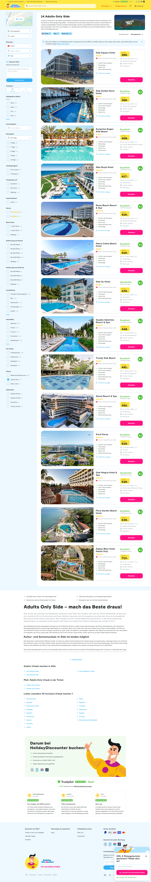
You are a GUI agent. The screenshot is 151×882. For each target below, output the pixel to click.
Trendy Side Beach (106, 358)
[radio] (19, 184)
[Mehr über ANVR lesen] (141, 2)
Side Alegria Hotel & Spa (106, 473)
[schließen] (146, 856)
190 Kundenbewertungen (83, 786)
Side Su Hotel (103, 281)
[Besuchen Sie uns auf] (110, 875)
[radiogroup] (19, 188)
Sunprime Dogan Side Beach (104, 130)
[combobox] (60, 6)
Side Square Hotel (105, 52)
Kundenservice (120, 6)
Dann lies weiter (63, 44)
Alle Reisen (105, 6)
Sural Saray (102, 434)
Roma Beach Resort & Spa (106, 206)
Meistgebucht (136, 34)
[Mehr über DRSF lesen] (144, 2)
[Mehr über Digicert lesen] (37, 770)
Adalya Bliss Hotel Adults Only (105, 550)
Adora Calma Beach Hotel (106, 244)
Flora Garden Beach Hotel (106, 511)
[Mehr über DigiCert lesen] (139, 2)
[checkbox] (19, 103)
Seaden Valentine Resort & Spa (105, 321)
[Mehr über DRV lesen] (136, 2)
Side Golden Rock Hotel (105, 92)
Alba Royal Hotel (104, 167)
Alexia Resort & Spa (106, 396)
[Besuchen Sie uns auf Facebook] (105, 875)
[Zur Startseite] (14, 6)
